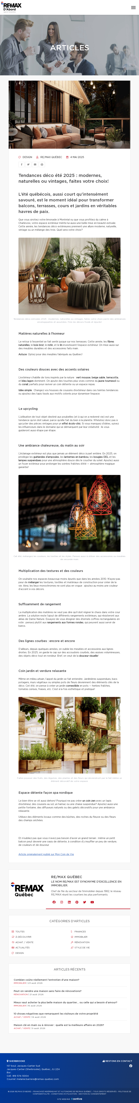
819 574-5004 (21, 1076)
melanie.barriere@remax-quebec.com (38, 1079)
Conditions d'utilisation (64, 1094)
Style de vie (82, 948)
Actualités (22, 948)
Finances (80, 932)
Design (27, 157)
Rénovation (82, 942)
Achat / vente (24, 942)
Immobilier (80, 937)
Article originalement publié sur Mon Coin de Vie (46, 854)
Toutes (20, 932)
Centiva (76, 1099)
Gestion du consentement (92, 1094)
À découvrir (23, 937)
